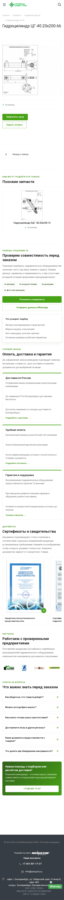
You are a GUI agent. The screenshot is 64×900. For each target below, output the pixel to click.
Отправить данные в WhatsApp (32, 307)
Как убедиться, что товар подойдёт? (24, 697)
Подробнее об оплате (16, 463)
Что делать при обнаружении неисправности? (29, 751)
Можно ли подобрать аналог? (20, 707)
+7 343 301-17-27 (32, 789)
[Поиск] (59, 4)
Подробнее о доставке (17, 418)
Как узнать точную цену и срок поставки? (26, 717)
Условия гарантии (14, 515)
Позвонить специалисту (32, 299)
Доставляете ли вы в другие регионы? (25, 727)
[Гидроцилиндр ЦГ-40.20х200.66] (32, 69)
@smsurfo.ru (35, 871)
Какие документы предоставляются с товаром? (25, 739)
